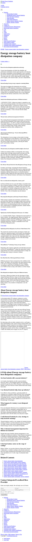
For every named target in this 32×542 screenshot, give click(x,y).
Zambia (5, 36)
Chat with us (27, 369)
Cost (5, 29)
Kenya (5, 38)
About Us (6, 24)
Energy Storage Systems (13, 22)
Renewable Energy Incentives (11, 28)
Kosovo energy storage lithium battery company (15, 472)
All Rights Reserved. (12, 536)
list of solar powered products (11, 46)
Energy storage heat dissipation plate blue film (15, 463)
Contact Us (6, 25)
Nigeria (5, 39)
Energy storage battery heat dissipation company (17, 49)
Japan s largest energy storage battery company (15, 468)
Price (5, 31)
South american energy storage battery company (15, 469)
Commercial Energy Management (12, 26)
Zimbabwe (6, 35)
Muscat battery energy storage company (13, 471)
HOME (2, 49)
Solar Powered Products (10, 41)
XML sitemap (11, 534)
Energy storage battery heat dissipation (13, 461)
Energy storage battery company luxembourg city (16, 473)
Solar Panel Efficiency (12, 19)
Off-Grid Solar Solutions (13, 16)
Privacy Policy (4, 534)
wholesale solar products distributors (13, 45)
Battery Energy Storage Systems (15, 21)
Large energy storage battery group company (15, 462)
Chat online (3, 80)
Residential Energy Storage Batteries (16, 15)
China (5, 32)
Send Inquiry (7, 538)
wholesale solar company (10, 43)
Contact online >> (5, 61)
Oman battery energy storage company (13, 475)
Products (6, 12)
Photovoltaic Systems (12, 14)
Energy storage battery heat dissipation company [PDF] (14, 368)
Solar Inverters (10, 18)
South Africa (7, 33)
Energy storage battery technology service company (16, 476)
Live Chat (6, 540)
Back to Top (19, 534)
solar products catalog (9, 42)
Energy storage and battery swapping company (15, 465)
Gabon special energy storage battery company (15, 466)
